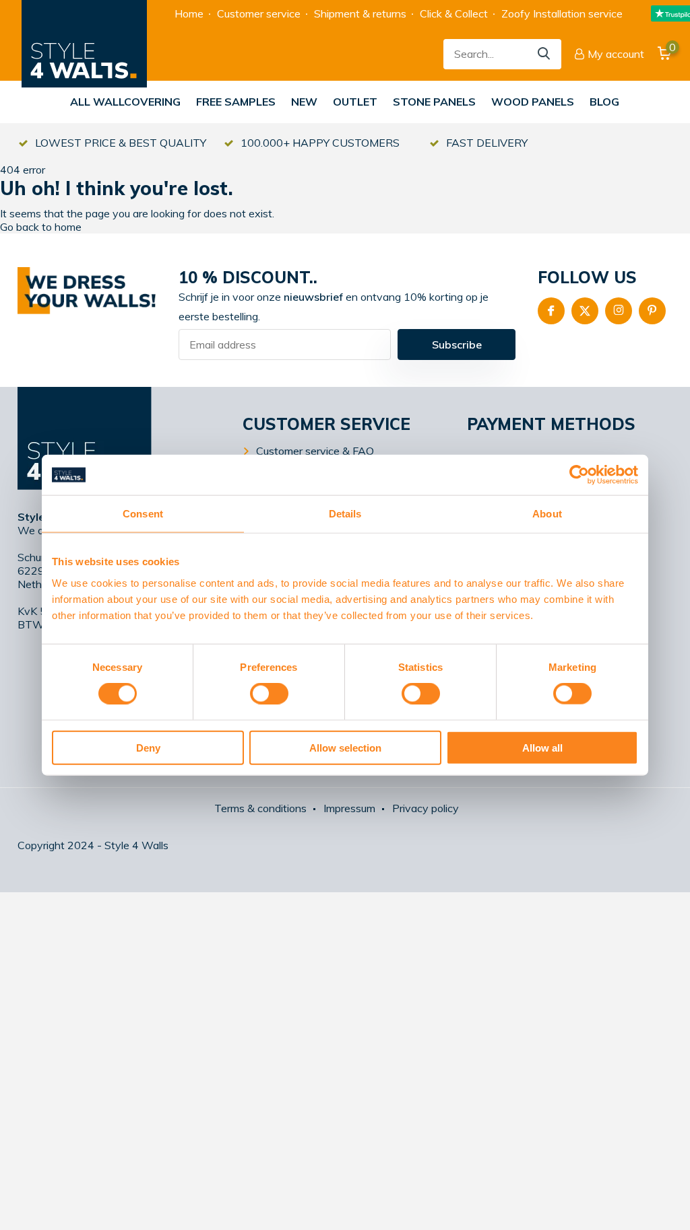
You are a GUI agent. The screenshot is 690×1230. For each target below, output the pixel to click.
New (304, 101)
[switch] (269, 693)
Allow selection (345, 747)
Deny (148, 747)
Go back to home (41, 226)
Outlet (355, 101)
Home (189, 13)
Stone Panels (434, 101)
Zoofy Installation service (562, 13)
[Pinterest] (652, 310)
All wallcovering (125, 101)
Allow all (542, 747)
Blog (604, 101)
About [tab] (547, 513)
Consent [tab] (143, 513)
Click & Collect (454, 13)
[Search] (544, 54)
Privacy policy (425, 808)
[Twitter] (584, 310)
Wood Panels (532, 101)
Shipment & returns (360, 13)
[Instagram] (618, 310)
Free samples (236, 101)
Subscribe (457, 344)
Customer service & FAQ (315, 451)
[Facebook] (551, 310)
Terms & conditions (260, 808)
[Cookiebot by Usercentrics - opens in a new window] (579, 475)
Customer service (259, 13)
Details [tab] (345, 513)
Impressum (349, 808)
